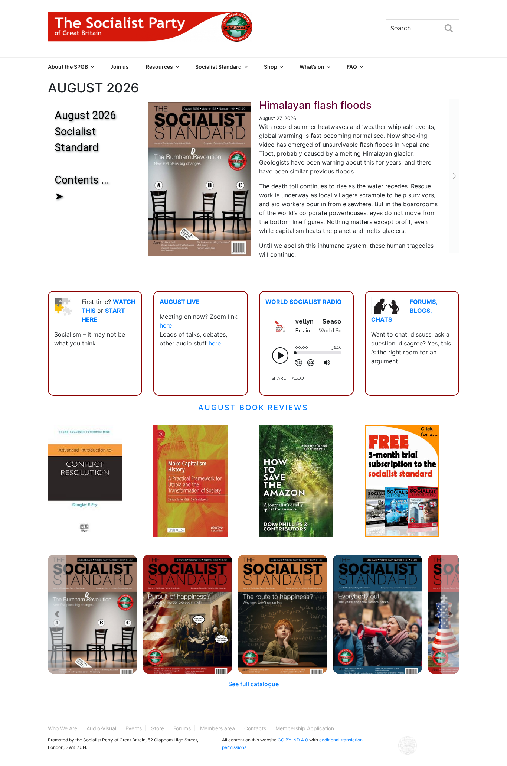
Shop (270, 67)
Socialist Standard (218, 67)
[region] (148, 179)
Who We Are (62, 728)
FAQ (352, 67)
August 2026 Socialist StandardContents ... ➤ (85, 155)
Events (133, 728)
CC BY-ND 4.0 (293, 740)
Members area (217, 728)
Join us (119, 67)
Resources (159, 67)
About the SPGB (68, 67)
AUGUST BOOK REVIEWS (253, 407)
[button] (148, 179)
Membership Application (304, 728)
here (166, 325)
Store (157, 728)
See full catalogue (253, 684)
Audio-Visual (101, 728)
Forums (182, 728)
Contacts (255, 728)
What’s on (312, 67)
